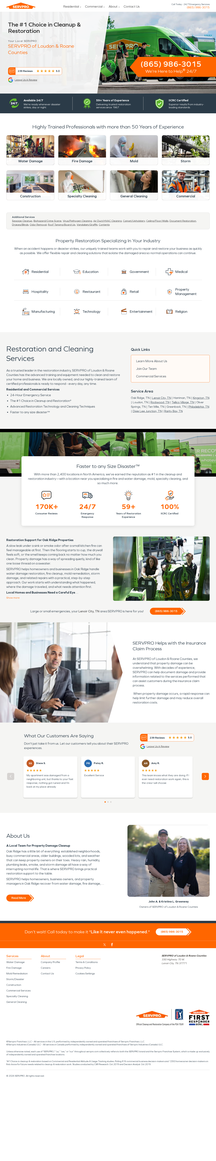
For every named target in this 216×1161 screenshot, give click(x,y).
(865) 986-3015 (198, 7)
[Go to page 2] (108, 802)
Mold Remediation (17, 973)
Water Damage (15, 962)
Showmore (13, 597)
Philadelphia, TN (198, 406)
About (113, 6)
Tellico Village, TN (183, 402)
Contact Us (132, 6)
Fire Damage (14, 967)
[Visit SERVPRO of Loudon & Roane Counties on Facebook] (112, 944)
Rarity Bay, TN (173, 411)
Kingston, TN (201, 398)
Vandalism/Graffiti (87, 224)
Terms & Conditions (86, 962)
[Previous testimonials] (10, 776)
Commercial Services (151, 376)
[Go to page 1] (105, 802)
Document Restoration (183, 220)
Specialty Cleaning (17, 996)
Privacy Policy (83, 967)
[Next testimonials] (205, 776)
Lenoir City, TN (161, 398)
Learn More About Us (151, 361)
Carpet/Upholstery (134, 220)
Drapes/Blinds (20, 224)
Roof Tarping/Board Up (61, 224)
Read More (18, 898)
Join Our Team (146, 369)
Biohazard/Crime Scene (48, 220)
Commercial (93, 6)
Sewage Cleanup (22, 220)
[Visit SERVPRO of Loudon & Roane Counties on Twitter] (104, 944)
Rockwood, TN (159, 402)
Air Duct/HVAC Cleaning (107, 220)
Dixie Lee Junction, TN (147, 411)
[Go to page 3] (110, 802)
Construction (13, 984)
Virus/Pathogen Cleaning (77, 220)
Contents (104, 224)
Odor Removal (38, 224)
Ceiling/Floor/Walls (157, 220)
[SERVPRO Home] (20, 6)
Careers (45, 967)
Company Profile (50, 962)
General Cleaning (16, 1001)
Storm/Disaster (15, 979)
